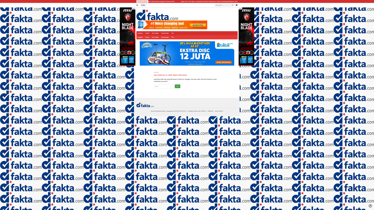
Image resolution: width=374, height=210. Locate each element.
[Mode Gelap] (237, 5)
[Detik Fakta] (157, 15)
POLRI (147, 33)
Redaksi (140, 33)
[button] (233, 5)
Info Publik (155, 33)
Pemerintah (165, 33)
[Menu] (137, 5)
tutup (133, 8)
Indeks (143, 5)
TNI (172, 33)
